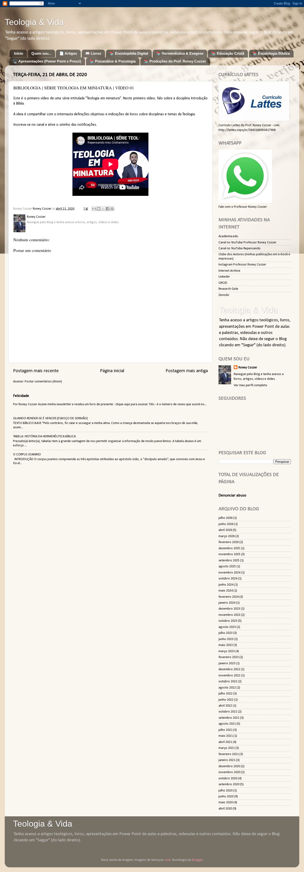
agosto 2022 (227, 687)
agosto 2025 (227, 566)
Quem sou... (41, 53)
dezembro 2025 (229, 548)
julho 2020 (225, 790)
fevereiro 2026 (228, 542)
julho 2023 (225, 633)
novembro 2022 (229, 675)
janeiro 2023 (226, 663)
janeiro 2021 (226, 760)
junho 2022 (225, 700)
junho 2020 (225, 796)
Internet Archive (229, 271)
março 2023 (226, 651)
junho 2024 (225, 585)
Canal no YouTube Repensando (239, 248)
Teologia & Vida (34, 22)
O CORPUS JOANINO (27, 454)
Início (18, 53)
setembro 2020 (228, 784)
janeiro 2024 (226, 603)
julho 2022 (225, 693)
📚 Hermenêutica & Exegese (179, 53)
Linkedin (224, 277)
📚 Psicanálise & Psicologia (113, 61)
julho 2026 (225, 518)
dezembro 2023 (229, 609)
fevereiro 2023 (228, 657)
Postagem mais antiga (187, 371)
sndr (168, 860)
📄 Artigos (68, 53)
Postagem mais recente (36, 371)
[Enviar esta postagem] (85, 209)
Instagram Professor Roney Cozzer (242, 264)
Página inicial (112, 371)
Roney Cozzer (247, 367)
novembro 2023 (229, 615)
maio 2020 (225, 802)
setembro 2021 (228, 718)
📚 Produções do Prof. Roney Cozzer (175, 61)
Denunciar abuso (232, 495)
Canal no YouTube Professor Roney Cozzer (247, 242)
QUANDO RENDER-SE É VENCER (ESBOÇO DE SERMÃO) (50, 418)
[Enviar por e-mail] (94, 208)
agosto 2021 (227, 724)
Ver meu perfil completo (250, 385)
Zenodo (223, 295)
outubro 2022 (227, 681)
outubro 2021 (227, 711)
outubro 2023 (227, 621)
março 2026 (226, 536)
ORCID (222, 283)
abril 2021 (225, 742)
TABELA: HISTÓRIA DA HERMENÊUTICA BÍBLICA (44, 436)
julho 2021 (225, 730)
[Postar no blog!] (98, 208)
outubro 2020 (227, 778)
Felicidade (21, 396)
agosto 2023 (227, 627)
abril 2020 (225, 808)
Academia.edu (228, 236)
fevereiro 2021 (228, 754)
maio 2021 (225, 736)
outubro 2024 (227, 578)
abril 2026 (225, 530)
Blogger (197, 860)
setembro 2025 (228, 560)
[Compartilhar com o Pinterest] (112, 208)
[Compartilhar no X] (103, 208)
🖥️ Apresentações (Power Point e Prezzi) (47, 61)
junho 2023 (225, 639)
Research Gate (228, 289)
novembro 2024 (229, 572)
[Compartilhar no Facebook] (107, 208)
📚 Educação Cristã (227, 53)
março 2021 (226, 748)
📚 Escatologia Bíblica (271, 53)
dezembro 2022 (229, 669)
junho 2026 (225, 524)
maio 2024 (225, 591)
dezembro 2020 (229, 766)
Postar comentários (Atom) (43, 381)
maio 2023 (225, 645)
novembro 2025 (229, 554)
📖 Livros (93, 53)
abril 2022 (225, 706)
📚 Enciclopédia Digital (128, 53)
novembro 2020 (229, 772)
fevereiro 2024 (228, 597)
